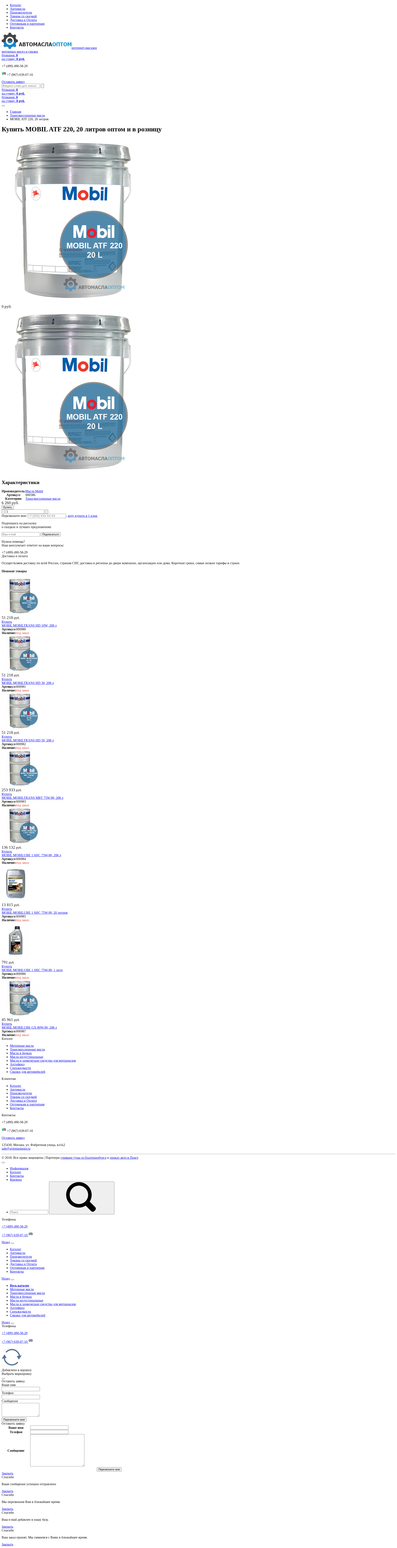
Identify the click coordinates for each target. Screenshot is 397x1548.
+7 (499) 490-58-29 (15, 1226)
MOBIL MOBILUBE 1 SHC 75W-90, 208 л (31, 855)
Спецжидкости (20, 1068)
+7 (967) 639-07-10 (15, 1235)
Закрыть (7, 1473)
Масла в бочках (21, 1053)
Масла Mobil (34, 491)
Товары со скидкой (23, 16)
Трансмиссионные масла (27, 115)
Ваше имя (9, 1385)
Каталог (15, 5)
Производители (21, 12)
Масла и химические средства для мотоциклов (43, 1060)
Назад (6, 1242)
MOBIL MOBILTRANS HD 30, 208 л (28, 683)
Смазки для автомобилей (27, 1071)
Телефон (8, 1393)
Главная (15, 111)
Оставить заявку (13, 81)
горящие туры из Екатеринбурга (83, 1157)
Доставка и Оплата (23, 20)
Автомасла (17, 9)
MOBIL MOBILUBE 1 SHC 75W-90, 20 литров (35, 912)
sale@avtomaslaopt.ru (16, 1148)
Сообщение (10, 1401)
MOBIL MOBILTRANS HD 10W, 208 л (29, 625)
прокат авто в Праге (124, 1157)
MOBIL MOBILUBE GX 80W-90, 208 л (29, 1027)
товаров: (13, 57)
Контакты (17, 27)
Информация (19, 1168)
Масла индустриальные (26, 1057)
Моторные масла (22, 1045)
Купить (7, 621)
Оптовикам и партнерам (27, 23)
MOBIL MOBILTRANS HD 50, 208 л (28, 740)
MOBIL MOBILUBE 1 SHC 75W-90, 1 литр (32, 970)
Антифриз (17, 1064)
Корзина (16, 1179)
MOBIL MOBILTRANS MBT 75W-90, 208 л (32, 798)
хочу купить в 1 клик (82, 516)
